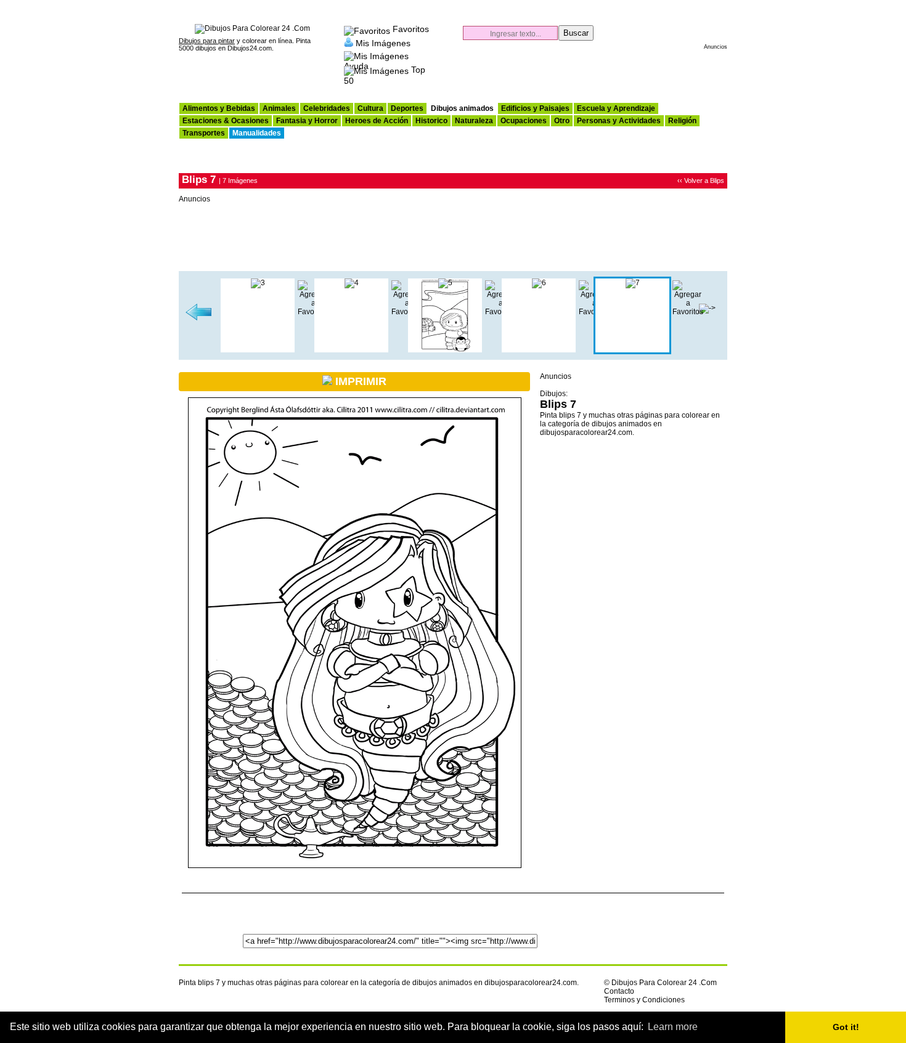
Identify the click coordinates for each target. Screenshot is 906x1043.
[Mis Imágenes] (348, 42)
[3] (258, 282)
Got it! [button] (846, 1027)
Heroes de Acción (376, 120)
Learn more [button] (673, 1026)
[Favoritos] (367, 29)
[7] (633, 282)
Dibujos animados (462, 108)
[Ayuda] (376, 54)
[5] (445, 282)
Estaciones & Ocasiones (225, 120)
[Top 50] (376, 70)
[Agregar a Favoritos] (687, 311)
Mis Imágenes (383, 42)
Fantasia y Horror (307, 120)
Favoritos (411, 29)
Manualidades (256, 133)
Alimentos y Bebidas (218, 108)
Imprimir (359, 381)
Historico (431, 120)
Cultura (370, 108)
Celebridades (326, 108)
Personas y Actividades (619, 120)
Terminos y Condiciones (644, 1000)
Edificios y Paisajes (535, 108)
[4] (352, 282)
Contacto (619, 991)
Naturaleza (474, 120)
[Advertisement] (583, 71)
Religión (682, 120)
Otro (561, 120)
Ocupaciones (523, 120)
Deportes (407, 108)
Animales (279, 108)
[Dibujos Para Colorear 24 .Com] (252, 28)
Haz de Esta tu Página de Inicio (692, 6)
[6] (199, 318)
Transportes (203, 133)
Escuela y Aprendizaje (616, 108)
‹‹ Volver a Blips (700, 180)
